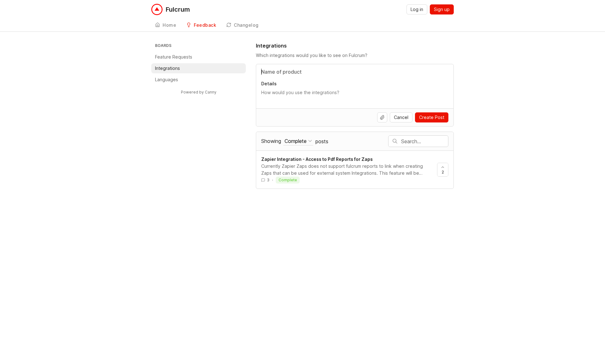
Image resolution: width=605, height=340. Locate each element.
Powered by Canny (198, 92)
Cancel (401, 117)
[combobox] (298, 141)
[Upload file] (382, 117)
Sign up (442, 9)
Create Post (431, 117)
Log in (417, 9)
